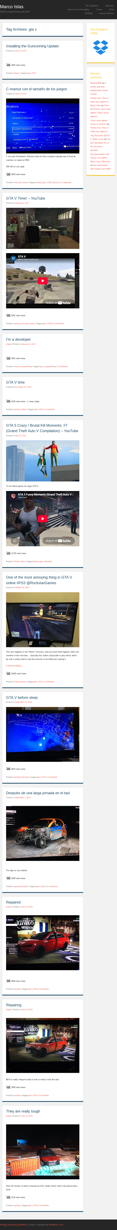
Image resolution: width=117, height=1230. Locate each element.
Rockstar (48, 561)
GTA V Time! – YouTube (25, 198)
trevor (43, 886)
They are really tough (23, 1111)
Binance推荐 (95, 83)
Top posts (109, 6)
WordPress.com (56, 1225)
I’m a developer (18, 339)
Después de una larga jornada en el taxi (38, 793)
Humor (17, 366)
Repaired (13, 902)
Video (32, 324)
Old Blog (88, 13)
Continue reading (14, 666)
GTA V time (16, 382)
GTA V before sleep (22, 697)
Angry (16, 682)
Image (8, 344)
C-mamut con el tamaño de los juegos (37, 89)
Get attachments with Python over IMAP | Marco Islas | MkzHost (100, 158)
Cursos (99, 9)
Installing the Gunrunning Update (32, 46)
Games (36, 561)
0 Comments (66, 182)
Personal (18, 182)
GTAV (50, 182)
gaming (17, 324)
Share (16, 73)
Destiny (39, 182)
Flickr (111, 9)
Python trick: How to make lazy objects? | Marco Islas (99, 102)
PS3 (40, 682)
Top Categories (92, 6)
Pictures (24, 886)
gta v (29, 73)
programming (26, 366)
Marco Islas (11, 6)
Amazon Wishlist (106, 13)
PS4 (34, 73)
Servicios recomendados (78, 9)
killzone (56, 182)
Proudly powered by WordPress (14, 1225)
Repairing (14, 1005)
